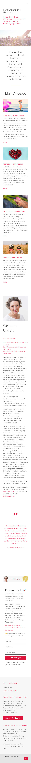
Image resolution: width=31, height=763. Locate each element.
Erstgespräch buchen (13, 718)
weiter (5, 142)
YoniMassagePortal (8, 496)
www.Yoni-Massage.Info (10, 491)
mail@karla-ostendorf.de (10, 691)
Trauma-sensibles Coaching (14, 115)
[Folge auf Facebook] (26, 758)
